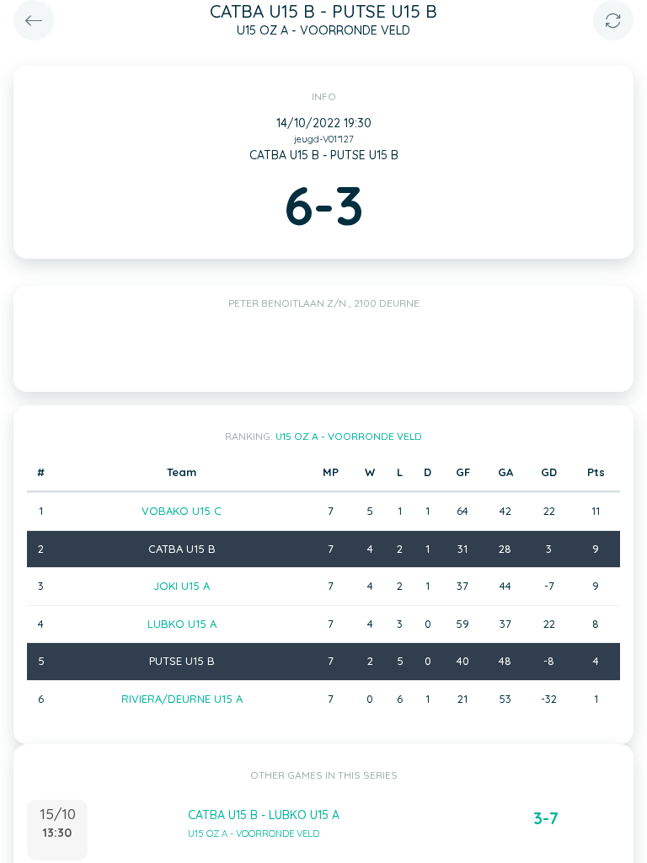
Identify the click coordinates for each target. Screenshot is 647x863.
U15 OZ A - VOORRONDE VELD (348, 436)
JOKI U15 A (181, 585)
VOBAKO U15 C (182, 510)
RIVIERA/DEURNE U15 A (182, 698)
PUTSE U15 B (182, 660)
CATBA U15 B (182, 548)
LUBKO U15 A (182, 623)
